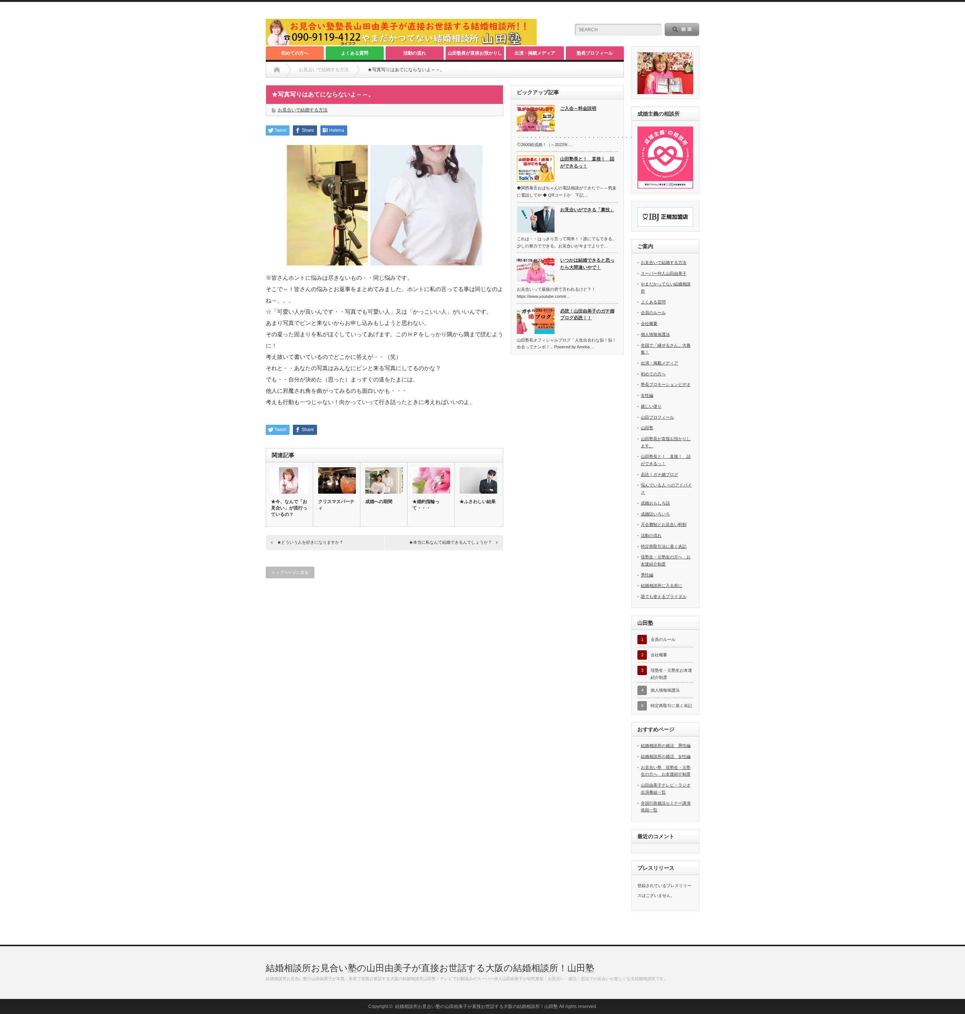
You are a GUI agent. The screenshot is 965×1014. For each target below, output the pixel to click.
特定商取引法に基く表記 (663, 546)
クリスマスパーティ (336, 505)
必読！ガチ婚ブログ (659, 474)
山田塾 (647, 427)
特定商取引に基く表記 (671, 705)
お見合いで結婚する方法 (303, 110)
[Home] (277, 69)
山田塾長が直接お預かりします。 (475, 55)
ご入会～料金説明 (578, 108)
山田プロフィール (657, 417)
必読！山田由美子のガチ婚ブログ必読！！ (587, 314)
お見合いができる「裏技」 (587, 209)
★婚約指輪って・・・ (426, 505)
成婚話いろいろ (655, 514)
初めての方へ (294, 53)
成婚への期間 (378, 501)
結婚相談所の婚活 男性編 (666, 745)
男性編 (647, 575)
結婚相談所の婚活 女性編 (666, 756)
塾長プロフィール (595, 53)
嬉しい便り (651, 406)
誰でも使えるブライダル (663, 596)
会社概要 (649, 323)
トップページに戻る (290, 572)
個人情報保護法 (655, 334)
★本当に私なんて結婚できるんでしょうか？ (450, 542)
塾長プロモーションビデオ (666, 384)
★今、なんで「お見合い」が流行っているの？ (289, 508)
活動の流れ (414, 53)
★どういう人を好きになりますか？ (310, 542)
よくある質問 (354, 53)
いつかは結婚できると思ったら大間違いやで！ (587, 264)
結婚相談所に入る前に (661, 585)
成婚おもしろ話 (655, 503)
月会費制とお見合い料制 (663, 524)
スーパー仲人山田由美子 (663, 273)
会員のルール (653, 312)
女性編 (647, 395)
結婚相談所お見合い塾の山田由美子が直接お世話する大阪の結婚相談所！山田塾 (430, 968)
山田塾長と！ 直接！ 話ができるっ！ (587, 162)
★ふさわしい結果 (478, 501)
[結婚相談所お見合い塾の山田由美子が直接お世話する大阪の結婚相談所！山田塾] (401, 42)
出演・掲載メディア (535, 53)
